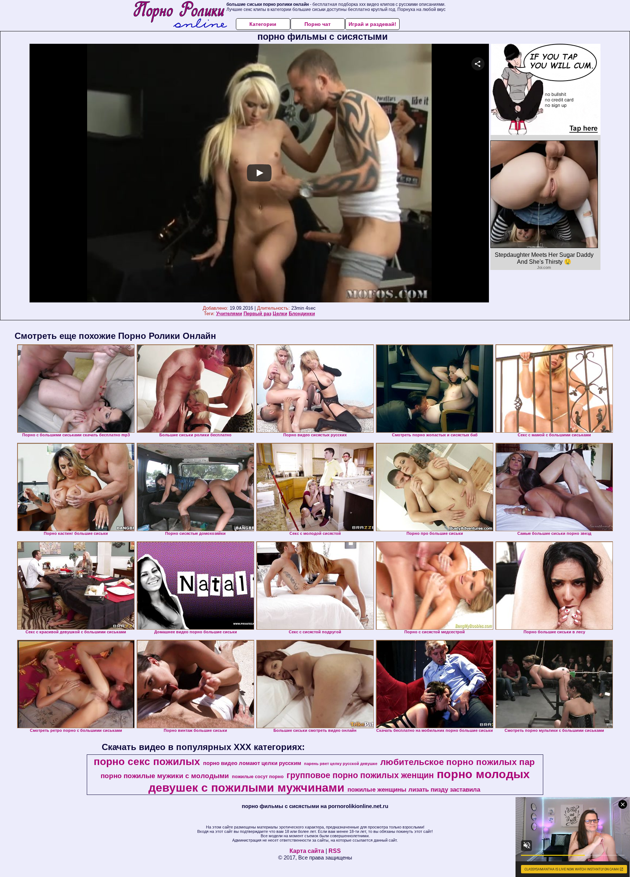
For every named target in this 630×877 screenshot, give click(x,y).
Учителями (229, 313)
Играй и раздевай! (372, 24)
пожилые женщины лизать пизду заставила (413, 789)
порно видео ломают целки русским (252, 763)
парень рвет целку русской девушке (340, 763)
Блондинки (302, 313)
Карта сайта (306, 851)
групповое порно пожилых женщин (360, 775)
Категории (262, 24)
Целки (280, 313)
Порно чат (317, 24)
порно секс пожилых (147, 761)
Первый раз (257, 313)
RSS (334, 851)
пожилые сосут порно (258, 776)
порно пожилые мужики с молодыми (165, 776)
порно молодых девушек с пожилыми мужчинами (339, 781)
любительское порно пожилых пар (457, 762)
